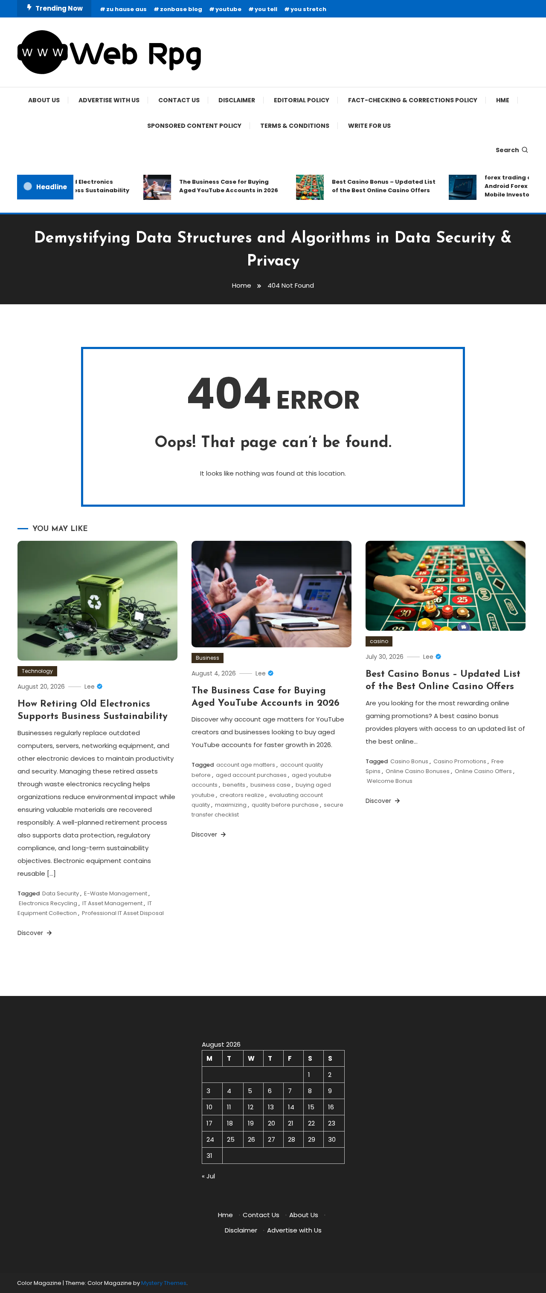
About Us (44, 100)
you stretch (308, 9)
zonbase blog (181, 9)
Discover (31, 933)
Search (507, 150)
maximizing (231, 805)
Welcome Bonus (389, 781)
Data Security (60, 893)
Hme (502, 100)
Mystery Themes (163, 1283)
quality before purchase (285, 805)
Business (207, 657)
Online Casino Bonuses (418, 771)
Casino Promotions (459, 761)
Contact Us (179, 100)
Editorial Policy (301, 100)
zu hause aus (126, 9)
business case (270, 785)
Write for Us (369, 125)
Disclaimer (236, 100)
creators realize (242, 795)
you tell (266, 9)
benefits (234, 785)
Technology (37, 671)
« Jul (208, 1176)
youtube (228, 9)
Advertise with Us (108, 100)
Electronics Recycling (48, 903)
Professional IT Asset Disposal (123, 913)
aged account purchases (251, 775)
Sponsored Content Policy (194, 125)
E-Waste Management (115, 893)
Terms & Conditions (294, 125)
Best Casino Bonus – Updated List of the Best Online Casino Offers (374, 186)
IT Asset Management (112, 903)
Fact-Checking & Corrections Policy (412, 100)
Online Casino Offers (483, 771)
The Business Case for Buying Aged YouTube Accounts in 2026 (219, 186)
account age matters (245, 765)
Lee (89, 686)
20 (271, 1123)
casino (379, 641)
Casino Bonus (409, 761)
